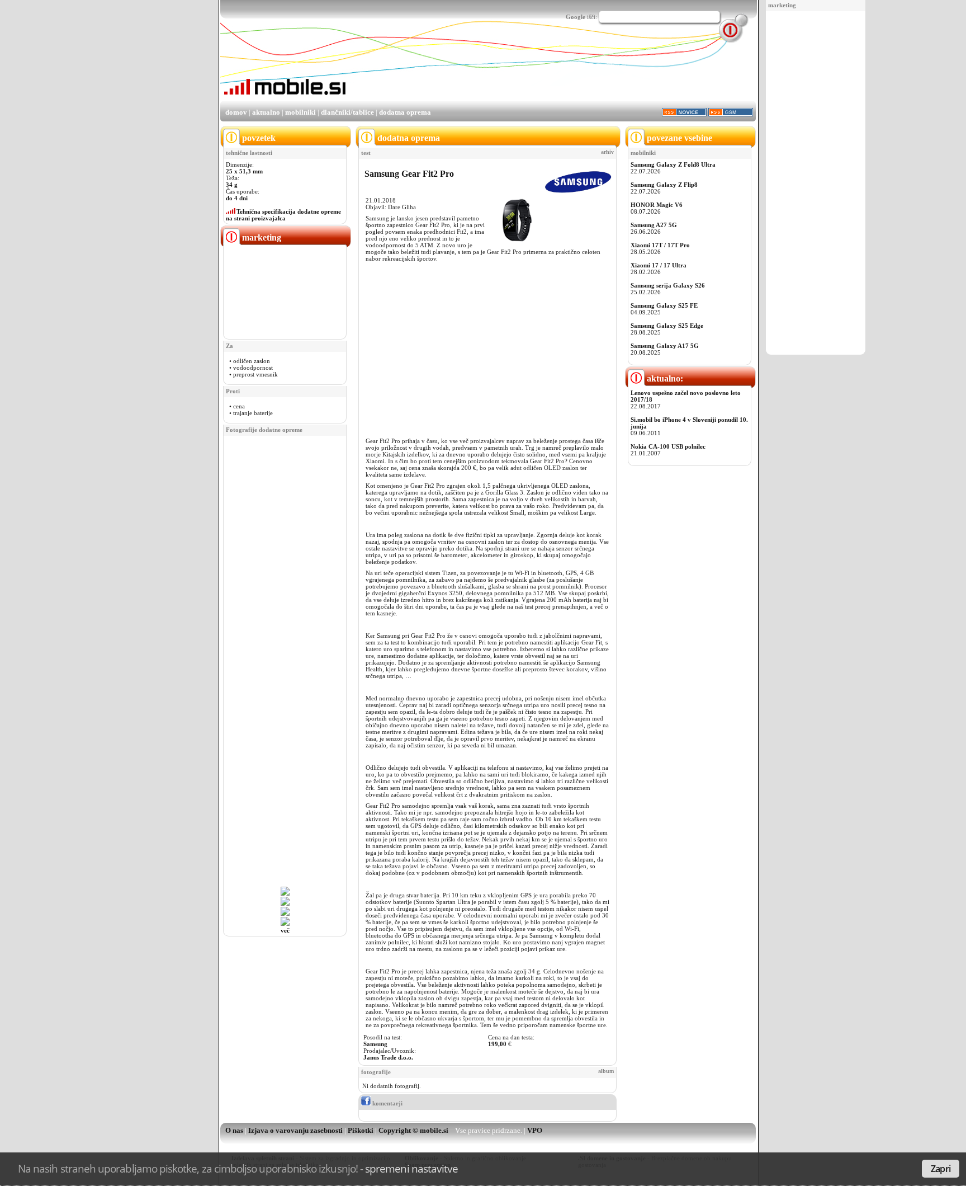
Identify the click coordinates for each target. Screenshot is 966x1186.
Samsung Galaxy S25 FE (664, 305)
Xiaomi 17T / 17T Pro (660, 245)
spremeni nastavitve (411, 1168)
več (285, 930)
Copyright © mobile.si (413, 1130)
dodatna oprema (405, 112)
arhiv (607, 152)
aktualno (266, 112)
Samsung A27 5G (654, 225)
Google (575, 16)
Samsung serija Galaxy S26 (668, 285)
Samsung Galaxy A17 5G (665, 345)
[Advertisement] (815, 183)
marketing (782, 5)
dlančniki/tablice (347, 112)
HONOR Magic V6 (657, 204)
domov (236, 112)
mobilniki (300, 112)
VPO (534, 1130)
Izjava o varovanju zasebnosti (295, 1130)
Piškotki (360, 1130)
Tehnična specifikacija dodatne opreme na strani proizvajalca (283, 215)
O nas (234, 1130)
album (606, 1071)
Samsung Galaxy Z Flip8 (664, 184)
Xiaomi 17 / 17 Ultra (658, 265)
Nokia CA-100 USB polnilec (668, 446)
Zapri (940, 1169)
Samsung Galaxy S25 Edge (667, 325)
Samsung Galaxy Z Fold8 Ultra (673, 164)
